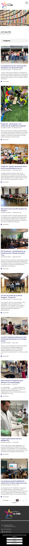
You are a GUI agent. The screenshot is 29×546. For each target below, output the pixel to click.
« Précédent (5, 500)
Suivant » (14, 502)
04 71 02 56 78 (7, 529)
